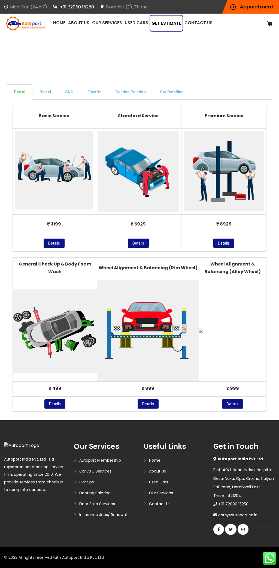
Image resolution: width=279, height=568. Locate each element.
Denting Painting (95, 493)
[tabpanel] (139, 258)
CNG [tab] (69, 92)
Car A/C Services (95, 471)
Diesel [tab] (45, 92)
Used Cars (136, 23)
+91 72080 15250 (77, 7)
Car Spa (86, 482)
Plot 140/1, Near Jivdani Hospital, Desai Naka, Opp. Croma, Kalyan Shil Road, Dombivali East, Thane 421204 (243, 477)
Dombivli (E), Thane (127, 7)
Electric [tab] (94, 92)
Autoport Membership (100, 460)
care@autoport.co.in (237, 515)
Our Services (107, 23)
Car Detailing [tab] (172, 92)
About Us (78, 23)
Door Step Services (97, 504)
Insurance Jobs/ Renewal (103, 514)
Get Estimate (166, 23)
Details (54, 243)
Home (59, 23)
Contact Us (198, 23)
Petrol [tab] (19, 92)
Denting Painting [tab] (131, 92)
